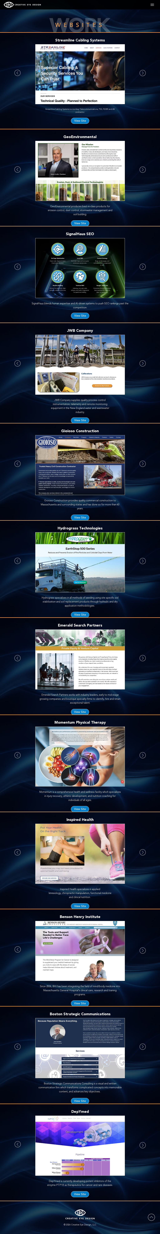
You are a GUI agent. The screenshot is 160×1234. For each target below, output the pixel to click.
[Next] (142, 73)
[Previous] (17, 73)
